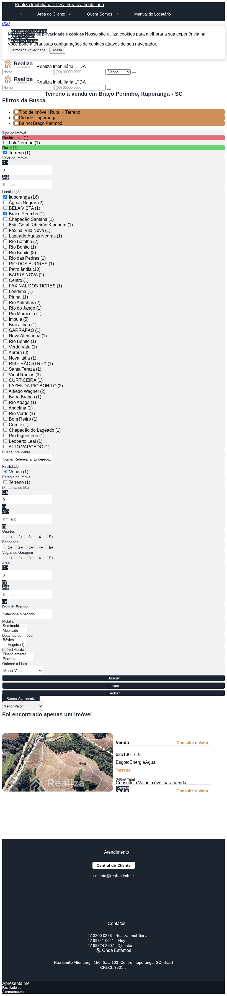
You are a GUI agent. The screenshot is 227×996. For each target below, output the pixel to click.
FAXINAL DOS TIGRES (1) (35, 286)
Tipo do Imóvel (14, 133)
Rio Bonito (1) (22, 247)
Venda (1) (18, 471)
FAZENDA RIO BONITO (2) (36, 385)
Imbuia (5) (19, 319)
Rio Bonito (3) (22, 252)
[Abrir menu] (1, 23)
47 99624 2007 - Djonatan (110, 945)
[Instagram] (113, 916)
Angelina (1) (21, 408)
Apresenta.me (16, 983)
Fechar (113, 693)
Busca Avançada (20, 698)
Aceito (57, 50)
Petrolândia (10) (24, 269)
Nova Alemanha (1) (28, 335)
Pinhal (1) (18, 297)
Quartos (8, 531)
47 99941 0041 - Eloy (106, 940)
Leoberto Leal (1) (25, 441)
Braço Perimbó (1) (27, 213)
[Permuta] (17, 659)
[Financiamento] (17, 654)
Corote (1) (19, 424)
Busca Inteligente (16, 452)
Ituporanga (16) (24, 197)
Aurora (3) (18, 352)
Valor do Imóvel (14, 158)
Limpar (113, 685)
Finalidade (10, 466)
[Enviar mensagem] (134, 73)
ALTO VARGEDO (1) (29, 446)
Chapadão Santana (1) (31, 219)
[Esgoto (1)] (14, 645)
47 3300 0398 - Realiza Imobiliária (117, 935)
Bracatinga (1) (23, 324)
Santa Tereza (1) (25, 369)
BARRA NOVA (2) (26, 274)
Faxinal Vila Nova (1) (29, 230)
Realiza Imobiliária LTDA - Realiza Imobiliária (59, 4)
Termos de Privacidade (28, 50)
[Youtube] (113, 897)
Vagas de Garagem (17, 552)
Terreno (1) (19, 152)
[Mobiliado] (14, 630)
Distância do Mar (15, 488)
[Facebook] (113, 887)
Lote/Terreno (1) (24, 142)
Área (6, 563)
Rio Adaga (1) (22, 402)
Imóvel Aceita (13, 650)
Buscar (113, 678)
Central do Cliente (114, 865)
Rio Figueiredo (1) (27, 435)
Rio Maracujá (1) (25, 313)
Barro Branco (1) (25, 397)
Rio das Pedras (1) (27, 258)
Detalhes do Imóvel (17, 635)
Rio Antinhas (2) (24, 302)
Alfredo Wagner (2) (27, 391)
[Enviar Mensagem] (109, 89)
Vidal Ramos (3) (25, 374)
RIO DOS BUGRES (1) (31, 263)
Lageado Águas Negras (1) (35, 236)
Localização (11, 192)
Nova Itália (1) (22, 358)
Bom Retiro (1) (23, 419)
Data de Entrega (15, 607)
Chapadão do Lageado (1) (35, 430)
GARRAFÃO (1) (24, 330)
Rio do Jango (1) (25, 308)
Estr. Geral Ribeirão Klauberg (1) (41, 225)
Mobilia (8, 621)
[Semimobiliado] (14, 626)
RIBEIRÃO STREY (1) (31, 363)
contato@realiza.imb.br (113, 875)
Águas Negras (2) (26, 202)
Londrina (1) (21, 291)
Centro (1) (19, 280)
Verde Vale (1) (23, 347)
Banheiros (10, 542)
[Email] (113, 906)
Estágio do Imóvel (16, 477)
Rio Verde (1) (22, 413)
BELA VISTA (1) (24, 208)
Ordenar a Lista (14, 664)
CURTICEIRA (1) (26, 380)
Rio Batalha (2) (23, 241)
